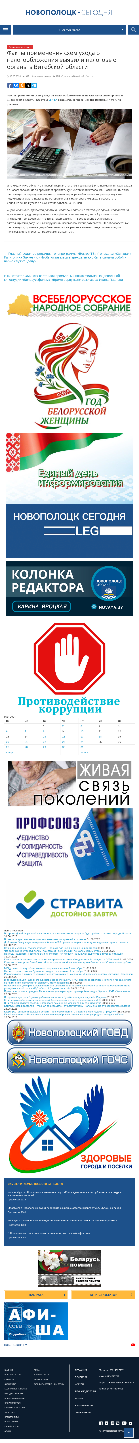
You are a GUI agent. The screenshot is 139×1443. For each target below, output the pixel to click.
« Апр (9, 752)
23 (63, 741)
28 (26, 747)
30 (63, 747)
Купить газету (103, 1294)
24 (82, 741)
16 (63, 736)
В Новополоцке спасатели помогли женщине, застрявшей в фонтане (45, 939)
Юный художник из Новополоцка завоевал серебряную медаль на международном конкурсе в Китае (64, 1014)
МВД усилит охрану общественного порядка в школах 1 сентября (43, 968)
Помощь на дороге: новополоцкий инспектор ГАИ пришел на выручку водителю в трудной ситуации (63, 953)
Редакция (81, 1370)
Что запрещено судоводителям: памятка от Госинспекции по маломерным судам (52, 950)
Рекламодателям (85, 1391)
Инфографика (11, 1422)
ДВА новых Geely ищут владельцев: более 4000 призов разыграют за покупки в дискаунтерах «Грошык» (66, 942)
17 (82, 736)
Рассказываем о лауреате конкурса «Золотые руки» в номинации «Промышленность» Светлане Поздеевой (68, 973)
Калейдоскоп (11, 1426)
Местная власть (13, 1375)
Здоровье (10, 1412)
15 (44, 736)
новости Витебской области (78, 76)
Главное (9, 1370)
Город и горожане (14, 1394)
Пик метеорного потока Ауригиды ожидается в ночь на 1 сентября (43, 971)
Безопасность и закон (20, 47)
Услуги (79, 1384)
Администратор (42, 76)
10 (82, 731)
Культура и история (15, 1408)
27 (7, 747)
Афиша (79, 1398)
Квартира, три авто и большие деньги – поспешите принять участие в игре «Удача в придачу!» (60, 1011)
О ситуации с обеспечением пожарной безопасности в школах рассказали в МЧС (52, 1000)
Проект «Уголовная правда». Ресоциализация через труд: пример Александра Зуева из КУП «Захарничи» (67, 991)
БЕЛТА (53, 99)
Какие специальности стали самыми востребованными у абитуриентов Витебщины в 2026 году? (61, 959)
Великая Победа (42, 1375)
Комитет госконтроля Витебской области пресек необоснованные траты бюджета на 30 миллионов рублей (67, 962)
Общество (10, 1379)
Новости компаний (14, 1398)
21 (26, 741)
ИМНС (59, 76)
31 (82, 747)
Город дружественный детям (49, 1384)
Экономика (10, 1384)
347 (27, 76)
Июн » (84, 752)
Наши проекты (84, 1405)
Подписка (36, 1294)
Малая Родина (41, 1379)
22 (44, 741)
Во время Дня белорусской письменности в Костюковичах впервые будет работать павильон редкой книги (67, 933)
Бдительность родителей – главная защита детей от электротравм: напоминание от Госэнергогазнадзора (67, 1005)
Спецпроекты (12, 1417)
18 (100, 736)
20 (7, 741)
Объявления (83, 1412)
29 (44, 747)
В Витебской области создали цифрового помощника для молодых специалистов (52, 1002)
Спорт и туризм (12, 1403)
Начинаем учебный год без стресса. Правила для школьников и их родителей (50, 947)
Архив (8, 1431)
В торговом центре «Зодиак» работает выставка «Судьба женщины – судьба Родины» (55, 997)
